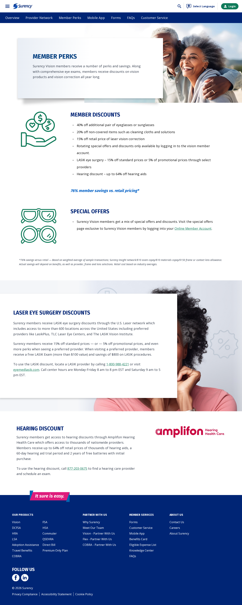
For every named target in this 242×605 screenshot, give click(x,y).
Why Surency (91, 522)
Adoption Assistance (25, 545)
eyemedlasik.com (26, 369)
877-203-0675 (77, 468)
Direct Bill (49, 545)
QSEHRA (48, 539)
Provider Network (39, 18)
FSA (45, 522)
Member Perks (70, 18)
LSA (14, 539)
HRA (15, 533)
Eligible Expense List (142, 545)
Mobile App (96, 18)
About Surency (179, 533)
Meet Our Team (93, 528)
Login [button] (232, 6)
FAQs (131, 18)
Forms (116, 18)
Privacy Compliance (25, 594)
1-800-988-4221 (117, 364)
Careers (175, 528)
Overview (12, 18)
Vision (16, 522)
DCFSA (16, 528)
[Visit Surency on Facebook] (15, 578)
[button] (7, 6)
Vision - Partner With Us (99, 533)
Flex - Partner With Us (97, 539)
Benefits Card (138, 539)
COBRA (16, 556)
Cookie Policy (84, 594)
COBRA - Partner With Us (99, 545)
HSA (45, 528)
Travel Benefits (22, 550)
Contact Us (177, 522)
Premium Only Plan (55, 550)
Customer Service (154, 18)
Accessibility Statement (56, 594)
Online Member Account (193, 228)
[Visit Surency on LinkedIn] (24, 578)
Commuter (50, 533)
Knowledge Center (141, 550)
